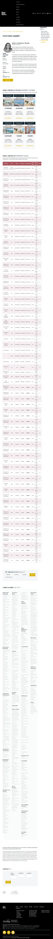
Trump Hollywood (24, 828)
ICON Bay (23, 613)
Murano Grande (6, 630)
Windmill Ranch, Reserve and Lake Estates (34, 712)
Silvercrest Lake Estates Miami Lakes (34, 663)
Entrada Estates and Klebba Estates (24, 684)
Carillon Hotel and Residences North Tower (6, 720)
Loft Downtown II (15, 805)
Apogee (4, 600)
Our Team (9, 31)
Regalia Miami (15, 622)
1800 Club (23, 604)
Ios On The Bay (24, 615)
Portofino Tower (6, 639)
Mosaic (4, 741)
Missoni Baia (23, 616)
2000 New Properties (45, 910)
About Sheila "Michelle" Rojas (45, 32)
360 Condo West (15, 701)
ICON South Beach (6, 618)
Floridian (4, 782)
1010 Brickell (14, 710)
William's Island (15, 690)
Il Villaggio (5, 668)
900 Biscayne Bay (15, 791)
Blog (50, 13)
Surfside (32, 632)
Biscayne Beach (24, 608)
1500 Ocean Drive (6, 651)
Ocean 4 (13, 607)
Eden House (5, 729)
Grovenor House (24, 661)
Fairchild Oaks (24, 787)
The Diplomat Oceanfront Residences (24, 826)
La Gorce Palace (6, 738)
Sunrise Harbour (24, 800)
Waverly (4, 787)
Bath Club (4, 712)
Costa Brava (5, 754)
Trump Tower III (15, 640)
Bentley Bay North (6, 766)
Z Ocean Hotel (5, 691)
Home (4, 31)
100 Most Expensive (33, 912)
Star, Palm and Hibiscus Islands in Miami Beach (34, 627)
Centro (13, 797)
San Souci (33, 682)
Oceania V (14, 616)
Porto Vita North (15, 663)
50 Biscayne (14, 790)
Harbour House (6, 803)
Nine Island (5, 757)
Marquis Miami (15, 807)
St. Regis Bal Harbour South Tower (5, 827)
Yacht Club (5, 644)
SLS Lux (13, 776)
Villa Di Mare (5, 746)
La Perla (13, 606)
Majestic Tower (6, 804)
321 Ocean (5, 598)
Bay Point (32, 673)
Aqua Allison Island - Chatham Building (6, 701)
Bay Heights (23, 678)
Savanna (32, 706)
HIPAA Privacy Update (21, 937)
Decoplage (5, 657)
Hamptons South (15, 659)
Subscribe (18, 916)
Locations (18, 908)
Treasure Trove (24, 690)
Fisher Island (14, 706)
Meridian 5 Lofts (6, 624)
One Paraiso (23, 617)
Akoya (4, 697)
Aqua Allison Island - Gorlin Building (5, 705)
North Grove (23, 688)
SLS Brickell (14, 774)
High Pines (33, 689)
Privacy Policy (13, 937)
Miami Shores (33, 681)
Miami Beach (33, 623)
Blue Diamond (5, 716)
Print (35, 13)
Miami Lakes (33, 652)
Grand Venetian (6, 755)
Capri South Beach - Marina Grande (6, 773)
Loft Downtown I (15, 803)
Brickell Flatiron (15, 729)
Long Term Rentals (32, 916)
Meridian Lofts (5, 669)
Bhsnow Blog (19, 917)
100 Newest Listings (33, 910)
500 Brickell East (15, 713)
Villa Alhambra (24, 770)
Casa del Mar (23, 697)
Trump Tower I (15, 638)
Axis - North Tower (15, 719)
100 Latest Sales (32, 914)
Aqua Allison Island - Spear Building (5, 709)
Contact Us (41, 906)
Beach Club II (23, 816)
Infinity (13, 755)
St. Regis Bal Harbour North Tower (5, 823)
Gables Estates (24, 791)
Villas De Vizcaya (24, 692)
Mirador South (5, 784)
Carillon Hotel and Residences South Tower (6, 724)
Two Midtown (24, 638)
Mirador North (5, 783)
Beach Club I (23, 815)
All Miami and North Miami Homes (33, 671)
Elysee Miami (23, 611)
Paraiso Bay (23, 620)
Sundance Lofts (6, 643)
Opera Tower (23, 595)
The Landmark (15, 667)
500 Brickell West (15, 714)
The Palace (5, 832)
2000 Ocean (23, 829)
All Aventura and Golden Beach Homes (15, 671)
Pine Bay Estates (24, 796)
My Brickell (14, 762)
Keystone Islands (34, 677)
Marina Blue (14, 806)
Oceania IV (14, 615)
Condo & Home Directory (44, 41)
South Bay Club (6, 786)
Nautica (4, 742)
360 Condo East (15, 695)
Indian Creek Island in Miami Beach (34, 610)
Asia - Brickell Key (15, 715)
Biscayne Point (33, 603)
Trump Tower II (15, 639)
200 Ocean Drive (6, 595)
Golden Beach (15, 678)
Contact (18, 19)
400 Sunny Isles (15, 595)
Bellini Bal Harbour (6, 798)
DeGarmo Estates (24, 681)
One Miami (14, 810)
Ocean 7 (4, 806)
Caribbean (5, 717)
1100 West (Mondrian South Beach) (6, 763)
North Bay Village (34, 622)
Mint (13, 761)
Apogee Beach (24, 813)
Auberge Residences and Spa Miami (15, 794)
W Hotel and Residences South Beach (6, 688)
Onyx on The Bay (24, 619)
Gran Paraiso (23, 612)
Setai (4, 680)
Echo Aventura (15, 657)
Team (17, 14)
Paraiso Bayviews (24, 621)
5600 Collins (5, 696)
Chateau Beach (15, 600)
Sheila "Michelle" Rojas (17, 31)
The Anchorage (24, 677)
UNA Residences (15, 784)
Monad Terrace (6, 626)
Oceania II (14, 612)
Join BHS (18, 22)
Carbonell (14, 738)
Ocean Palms (23, 819)
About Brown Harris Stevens (20, 911)
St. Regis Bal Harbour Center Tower (6, 819)
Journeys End (24, 794)
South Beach (33, 624)
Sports (17, 12)
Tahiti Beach (23, 802)
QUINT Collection (24, 823)
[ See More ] (8, 118)
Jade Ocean (14, 603)
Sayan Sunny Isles (15, 626)
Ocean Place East (6, 634)
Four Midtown (24, 632)
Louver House (5, 620)
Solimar (4, 814)
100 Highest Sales (32, 913)
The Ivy (13, 777)
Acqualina (14, 596)
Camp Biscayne (24, 680)
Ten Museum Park (24, 599)
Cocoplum (23, 775)
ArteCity (4, 652)
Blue (22, 609)
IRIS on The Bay (6, 737)
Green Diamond (6, 736)
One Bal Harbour (6, 810)
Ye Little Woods (24, 693)
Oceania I (14, 611)
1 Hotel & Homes (6, 649)
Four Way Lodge (24, 686)
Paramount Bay (24, 623)
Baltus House (24, 607)
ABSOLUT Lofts (6, 599)
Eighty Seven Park (6, 799)
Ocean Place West (6, 635)
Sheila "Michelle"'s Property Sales (45, 38)
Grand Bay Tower (24, 703)
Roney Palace (5, 679)
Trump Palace (14, 635)
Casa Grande (5, 656)
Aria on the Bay (24, 605)
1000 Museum (15, 789)
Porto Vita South (15, 664)
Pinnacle (13, 618)
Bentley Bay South (6, 767)
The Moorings (24, 689)
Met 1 (13, 809)
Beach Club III (24, 817)
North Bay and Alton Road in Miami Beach (33, 619)
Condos (18, 1)
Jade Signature (15, 604)
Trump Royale (14, 636)
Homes (17, 7)
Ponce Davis (33, 697)
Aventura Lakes (15, 674)
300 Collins (5, 596)
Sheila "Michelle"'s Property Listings (45, 35)
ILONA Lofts (5, 619)
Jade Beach (14, 602)
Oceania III (14, 614)
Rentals (17, 9)
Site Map (27, 937)
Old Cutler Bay (24, 795)
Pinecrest (32, 696)
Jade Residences (15, 757)
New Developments (20, 4)
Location (18, 17)
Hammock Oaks (24, 792)
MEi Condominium (6, 740)
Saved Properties (20, 24)
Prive (13, 665)
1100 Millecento (15, 711)
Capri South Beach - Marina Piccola (6, 777)
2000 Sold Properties (45, 912)
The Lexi (13, 703)
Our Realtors (18, 914)
